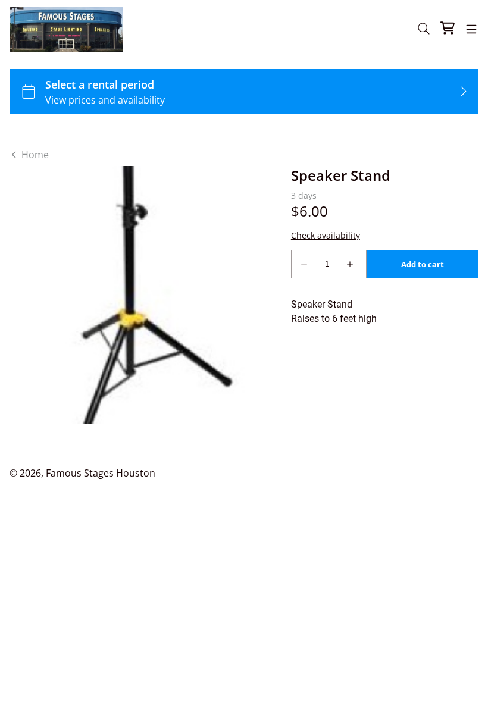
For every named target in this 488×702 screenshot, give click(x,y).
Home (34, 154)
